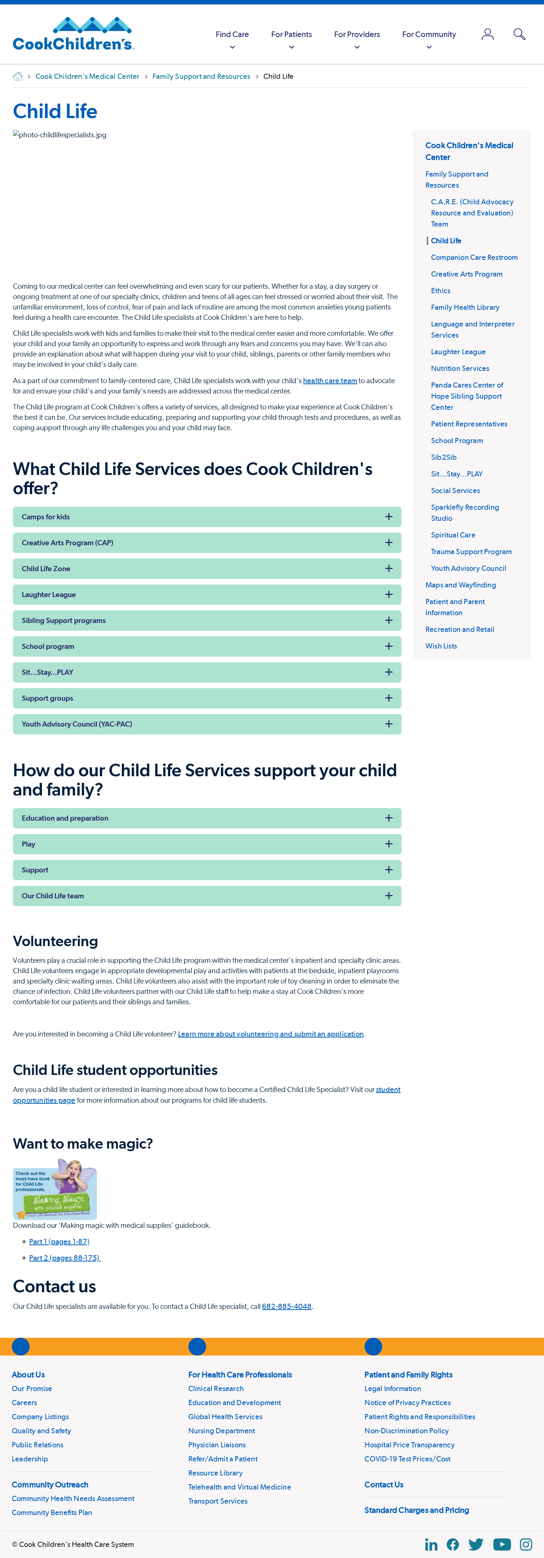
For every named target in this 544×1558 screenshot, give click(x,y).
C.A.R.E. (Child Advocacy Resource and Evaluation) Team (472, 212)
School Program (457, 440)
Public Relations (37, 1444)
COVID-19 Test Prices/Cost (407, 1458)
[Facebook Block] (453, 1544)
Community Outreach (50, 1484)
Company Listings (40, 1416)
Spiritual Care (453, 534)
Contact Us (384, 1484)
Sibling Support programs (64, 620)
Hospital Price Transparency (409, 1444)
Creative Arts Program (467, 273)
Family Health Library (465, 307)
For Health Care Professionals (240, 1374)
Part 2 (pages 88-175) (65, 1257)
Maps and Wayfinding (461, 584)
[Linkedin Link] (431, 1544)
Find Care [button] (232, 34)
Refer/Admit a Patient (223, 1458)
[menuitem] (232, 34)
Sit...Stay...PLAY (47, 672)
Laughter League (458, 351)
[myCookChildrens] (487, 34)
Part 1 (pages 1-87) (59, 1241)
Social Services (455, 490)
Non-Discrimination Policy (407, 1430)
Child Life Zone (46, 568)
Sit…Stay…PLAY (457, 473)
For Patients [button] (291, 34)
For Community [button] (429, 34)
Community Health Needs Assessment (73, 1498)
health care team (330, 380)
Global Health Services (225, 1416)
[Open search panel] (519, 34)
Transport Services (218, 1501)
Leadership (30, 1458)
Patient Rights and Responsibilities (420, 1416)
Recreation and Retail (460, 629)
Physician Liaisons (217, 1444)
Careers (24, 1402)
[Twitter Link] (476, 1544)
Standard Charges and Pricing (417, 1510)
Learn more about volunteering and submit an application (271, 1033)
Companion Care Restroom (474, 257)
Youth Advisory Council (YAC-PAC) (77, 724)
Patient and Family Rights (409, 1374)
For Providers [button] (357, 34)
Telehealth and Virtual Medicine (239, 1486)
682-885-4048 (287, 1306)
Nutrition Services (460, 368)
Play (28, 844)
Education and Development (234, 1402)
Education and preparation (65, 818)
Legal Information (393, 1388)
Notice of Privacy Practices (407, 1402)
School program (48, 646)
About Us (28, 1374)
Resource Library (215, 1472)
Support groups (47, 698)
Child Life (55, 111)
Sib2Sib (444, 457)
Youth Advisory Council (468, 568)
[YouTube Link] (502, 1544)
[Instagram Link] (526, 1544)
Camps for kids (46, 516)
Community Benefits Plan (52, 1512)
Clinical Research (216, 1388)
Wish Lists (441, 645)
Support (35, 869)
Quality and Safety (41, 1430)
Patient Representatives (469, 423)
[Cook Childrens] (70, 34)
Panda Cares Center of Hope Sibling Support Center (467, 396)
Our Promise (32, 1388)
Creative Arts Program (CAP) (67, 542)
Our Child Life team (53, 895)
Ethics (440, 290)
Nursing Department (221, 1430)
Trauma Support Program (471, 551)
